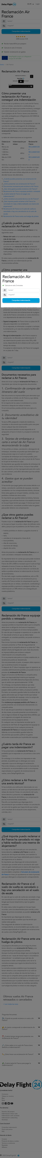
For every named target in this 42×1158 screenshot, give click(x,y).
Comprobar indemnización (21, 300)
